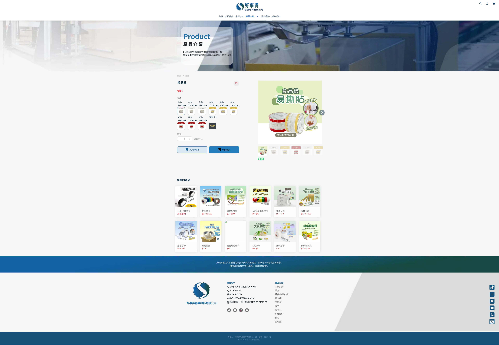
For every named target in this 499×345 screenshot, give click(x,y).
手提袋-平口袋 (281, 294)
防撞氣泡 (279, 314)
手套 (277, 290)
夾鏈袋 (278, 302)
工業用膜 (279, 286)
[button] (480, 3)
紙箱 (277, 318)
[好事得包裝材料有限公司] (249, 7)
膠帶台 (278, 310)
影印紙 (278, 321)
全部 (179, 76)
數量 (179, 134)
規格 (179, 98)
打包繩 (278, 298)
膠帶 (187, 76)
